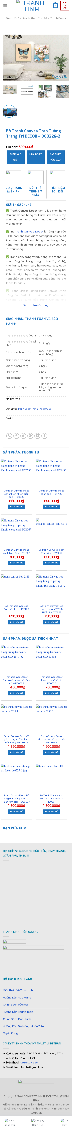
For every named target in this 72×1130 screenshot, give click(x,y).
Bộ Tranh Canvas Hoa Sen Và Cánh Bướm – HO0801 (51, 798)
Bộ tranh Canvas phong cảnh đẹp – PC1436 (51, 492)
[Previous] (9, 57)
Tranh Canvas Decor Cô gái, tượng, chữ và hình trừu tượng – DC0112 (16, 739)
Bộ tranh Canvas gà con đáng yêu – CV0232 (51, 551)
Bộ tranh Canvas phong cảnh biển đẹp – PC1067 (16, 551)
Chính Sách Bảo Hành (17, 1019)
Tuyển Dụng (10, 1033)
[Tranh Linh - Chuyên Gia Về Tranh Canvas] (31, 5)
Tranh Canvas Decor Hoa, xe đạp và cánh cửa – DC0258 (51, 739)
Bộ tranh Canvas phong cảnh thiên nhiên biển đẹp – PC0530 (16, 493)
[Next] (62, 57)
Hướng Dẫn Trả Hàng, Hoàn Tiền (23, 1026)
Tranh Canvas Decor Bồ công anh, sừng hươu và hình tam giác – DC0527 (16, 798)
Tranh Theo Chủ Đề (35, 18)
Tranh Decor (58, 18)
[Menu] (5, 5)
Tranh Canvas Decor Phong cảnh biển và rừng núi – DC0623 (16, 680)
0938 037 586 (29, 1062)
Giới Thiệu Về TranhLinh (18, 990)
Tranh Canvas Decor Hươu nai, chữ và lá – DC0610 (51, 680)
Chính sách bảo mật (16, 1004)
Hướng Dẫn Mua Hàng (17, 997)
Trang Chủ (12, 18)
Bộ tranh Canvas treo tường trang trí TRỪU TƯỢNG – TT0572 (51, 609)
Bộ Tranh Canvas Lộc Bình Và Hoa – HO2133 (16, 608)
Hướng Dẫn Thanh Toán (18, 1011)
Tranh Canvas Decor (29, 231)
